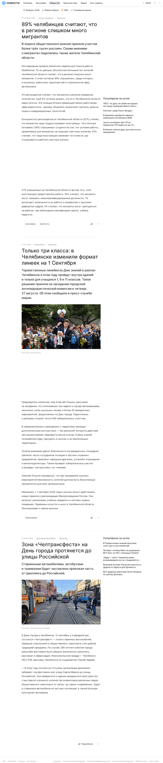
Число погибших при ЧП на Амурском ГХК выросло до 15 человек (118, 123)
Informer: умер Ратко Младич (117, 110)
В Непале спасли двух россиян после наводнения (122, 130)
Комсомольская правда (46, 538)
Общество (61, 18)
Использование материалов (122, 761)
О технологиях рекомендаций (74, 761)
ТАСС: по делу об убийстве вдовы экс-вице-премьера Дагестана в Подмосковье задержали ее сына (120, 104)
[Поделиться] (92, 224)
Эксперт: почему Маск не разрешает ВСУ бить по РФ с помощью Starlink (121, 551)
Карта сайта (153, 761)
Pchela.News (39, 244)
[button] (61, 327)
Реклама (21, 761)
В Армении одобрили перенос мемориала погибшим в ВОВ (118, 116)
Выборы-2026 (32, 10)
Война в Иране (52, 10)
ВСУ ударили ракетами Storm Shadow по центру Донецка (122, 573)
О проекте (57, 761)
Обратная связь (141, 761)
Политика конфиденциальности (98, 761)
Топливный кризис (82, 10)
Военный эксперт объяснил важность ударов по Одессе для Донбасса (122, 565)
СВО (66, 10)
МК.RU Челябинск (46, 18)
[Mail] (4, 3)
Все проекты (31, 761)
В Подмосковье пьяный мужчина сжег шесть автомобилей (119, 544)
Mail (4, 761)
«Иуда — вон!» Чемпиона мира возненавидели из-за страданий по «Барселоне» (121, 558)
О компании (12, 761)
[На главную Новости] (13, 3)
